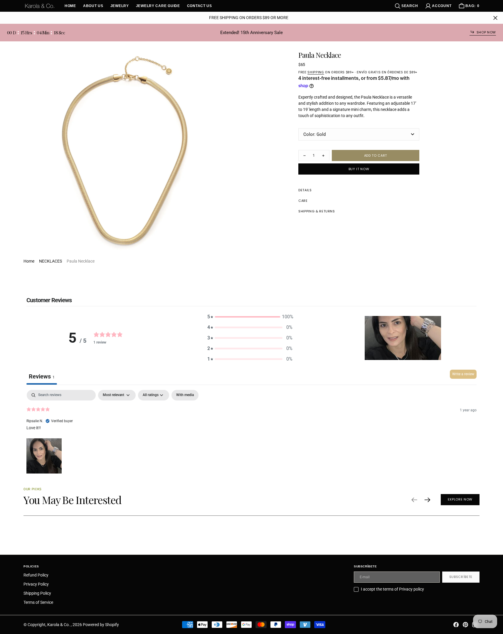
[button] (438, 6)
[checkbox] (184, 395)
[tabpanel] (251, 432)
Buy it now (359, 169)
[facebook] (456, 624)
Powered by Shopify (101, 624)
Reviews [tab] (42, 376)
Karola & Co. (59, 624)
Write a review (463, 374)
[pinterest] (465, 624)
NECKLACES (50, 261)
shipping (315, 72)
